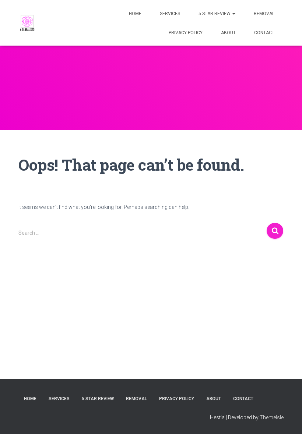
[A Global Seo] (27, 23)
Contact (264, 32)
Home (135, 13)
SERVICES (170, 13)
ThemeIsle (272, 417)
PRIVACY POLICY (186, 32)
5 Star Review (215, 13)
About (228, 32)
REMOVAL (264, 13)
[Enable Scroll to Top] (287, 419)
